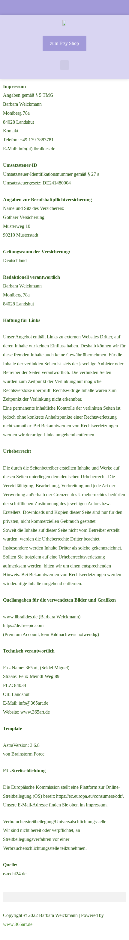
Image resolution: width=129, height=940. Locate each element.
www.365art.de (17, 924)
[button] (64, 65)
